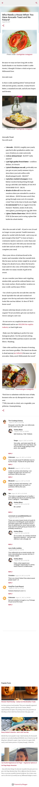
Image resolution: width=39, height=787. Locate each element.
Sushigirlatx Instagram (24, 129)
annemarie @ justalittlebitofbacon (19, 516)
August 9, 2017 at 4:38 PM (26, 440)
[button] (3, 25)
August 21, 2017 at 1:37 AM (16, 588)
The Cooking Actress (15, 420)
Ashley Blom (18, 429)
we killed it (18, 353)
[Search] (36, 3)
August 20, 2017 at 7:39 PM (16, 517)
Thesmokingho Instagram (24, 389)
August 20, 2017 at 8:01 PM (22, 504)
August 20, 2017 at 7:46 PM (16, 550)
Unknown (11, 457)
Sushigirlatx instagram (24, 54)
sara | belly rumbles (15, 548)
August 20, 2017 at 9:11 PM (22, 575)
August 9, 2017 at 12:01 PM (16, 422)
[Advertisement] (19, 657)
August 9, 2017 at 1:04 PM (22, 431)
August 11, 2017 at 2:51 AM (22, 468)
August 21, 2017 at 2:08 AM (23, 597)
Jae (9, 493)
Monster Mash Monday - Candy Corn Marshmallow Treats (18, 701)
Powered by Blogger (20, 784)
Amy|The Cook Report (16, 586)
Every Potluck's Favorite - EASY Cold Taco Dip (14, 732)
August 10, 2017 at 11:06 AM (23, 457)
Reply (10, 453)
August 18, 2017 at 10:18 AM (19, 493)
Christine (11, 575)
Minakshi (11, 468)
